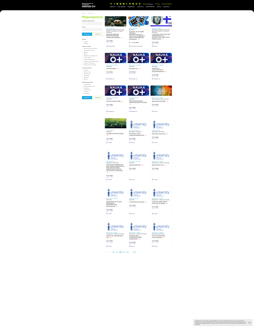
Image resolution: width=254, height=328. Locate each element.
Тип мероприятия (86, 67)
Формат (84, 39)
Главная (84, 13)
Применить (87, 34)
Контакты (166, 6)
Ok (250, 322)
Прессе (159, 6)
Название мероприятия (88, 20)
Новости (112, 6)
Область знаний (86, 46)
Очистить (97, 34)
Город (83, 26)
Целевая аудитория (87, 82)
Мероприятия (91, 13)
